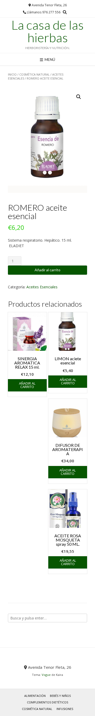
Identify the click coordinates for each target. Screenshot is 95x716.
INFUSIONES (64, 709)
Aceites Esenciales (42, 286)
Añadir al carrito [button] (27, 385)
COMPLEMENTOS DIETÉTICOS (47, 702)
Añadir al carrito (47, 270)
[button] (78, 97)
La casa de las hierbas (47, 31)
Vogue (46, 675)
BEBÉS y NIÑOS (60, 696)
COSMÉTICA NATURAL (34, 74)
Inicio (12, 74)
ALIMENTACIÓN (35, 696)
